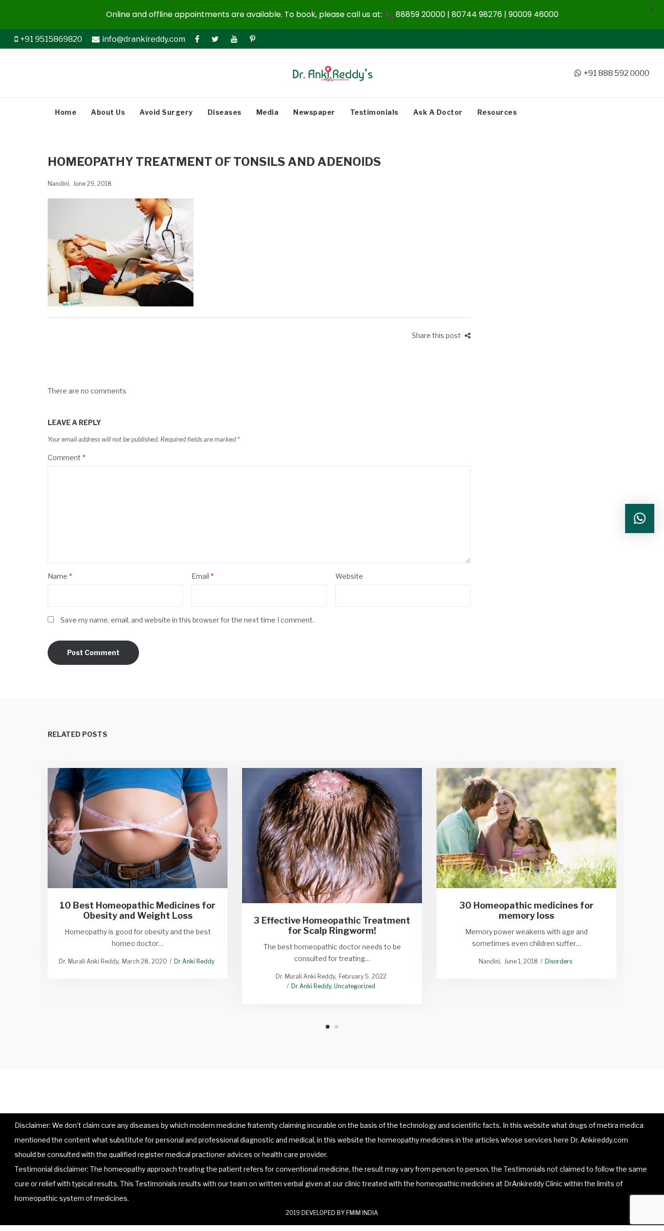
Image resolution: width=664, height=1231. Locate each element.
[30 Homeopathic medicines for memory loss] (527, 828)
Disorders (558, 961)
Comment (66, 457)
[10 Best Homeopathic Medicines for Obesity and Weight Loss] (138, 828)
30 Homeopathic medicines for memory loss (526, 910)
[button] (639, 518)
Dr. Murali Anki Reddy (88, 961)
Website (349, 576)
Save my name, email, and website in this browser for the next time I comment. (187, 620)
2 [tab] (336, 1027)
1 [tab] (328, 1027)
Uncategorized (354, 986)
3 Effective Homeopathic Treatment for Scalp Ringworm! (332, 925)
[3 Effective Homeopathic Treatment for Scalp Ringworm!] (332, 835)
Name (60, 576)
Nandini (58, 183)
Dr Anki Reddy (194, 961)
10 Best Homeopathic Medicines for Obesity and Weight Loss (137, 910)
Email (202, 576)
